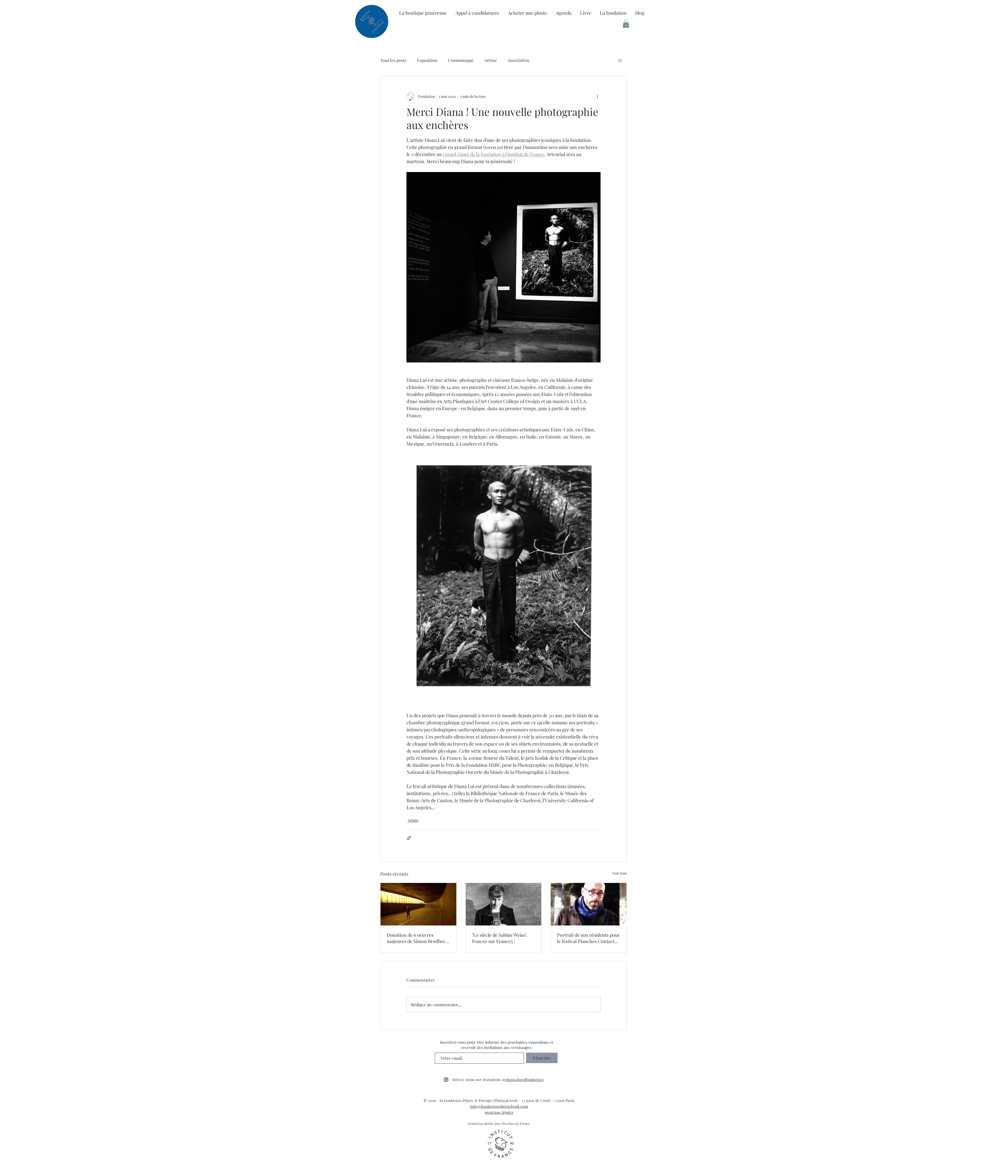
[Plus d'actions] (597, 96)
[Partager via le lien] (408, 838)
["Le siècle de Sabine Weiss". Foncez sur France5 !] (504, 904)
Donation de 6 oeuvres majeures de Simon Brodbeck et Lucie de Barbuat (417, 938)
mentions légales (499, 1112)
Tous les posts (393, 60)
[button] (613, 12)
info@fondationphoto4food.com (499, 1106)
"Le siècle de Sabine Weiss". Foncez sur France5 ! (499, 938)
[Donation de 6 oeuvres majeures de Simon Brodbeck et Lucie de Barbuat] (418, 904)
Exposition (427, 60)
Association (518, 60)
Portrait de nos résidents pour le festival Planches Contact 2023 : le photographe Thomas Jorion (588, 938)
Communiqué (461, 60)
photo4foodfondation (524, 1079)
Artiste (490, 60)
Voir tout (619, 873)
